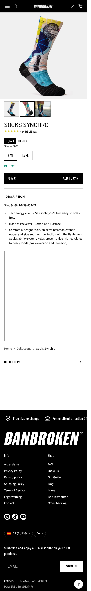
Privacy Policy (13, 471)
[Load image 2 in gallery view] (27, 109)
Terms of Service (14, 490)
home (51, 490)
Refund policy (13, 477)
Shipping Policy (14, 484)
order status (11, 464)
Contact (9, 503)
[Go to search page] (15, 6)
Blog (51, 484)
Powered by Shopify (18, 586)
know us (53, 471)
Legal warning (13, 497)
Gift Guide (54, 477)
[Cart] (80, 6)
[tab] (15, 197)
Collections (24, 349)
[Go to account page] (73, 6)
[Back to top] (78, 584)
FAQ (50, 464)
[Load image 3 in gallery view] (43, 109)
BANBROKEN (38, 581)
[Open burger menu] (7, 6)
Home (8, 349)
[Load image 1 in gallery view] (11, 109)
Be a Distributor (58, 497)
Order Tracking (57, 503)
